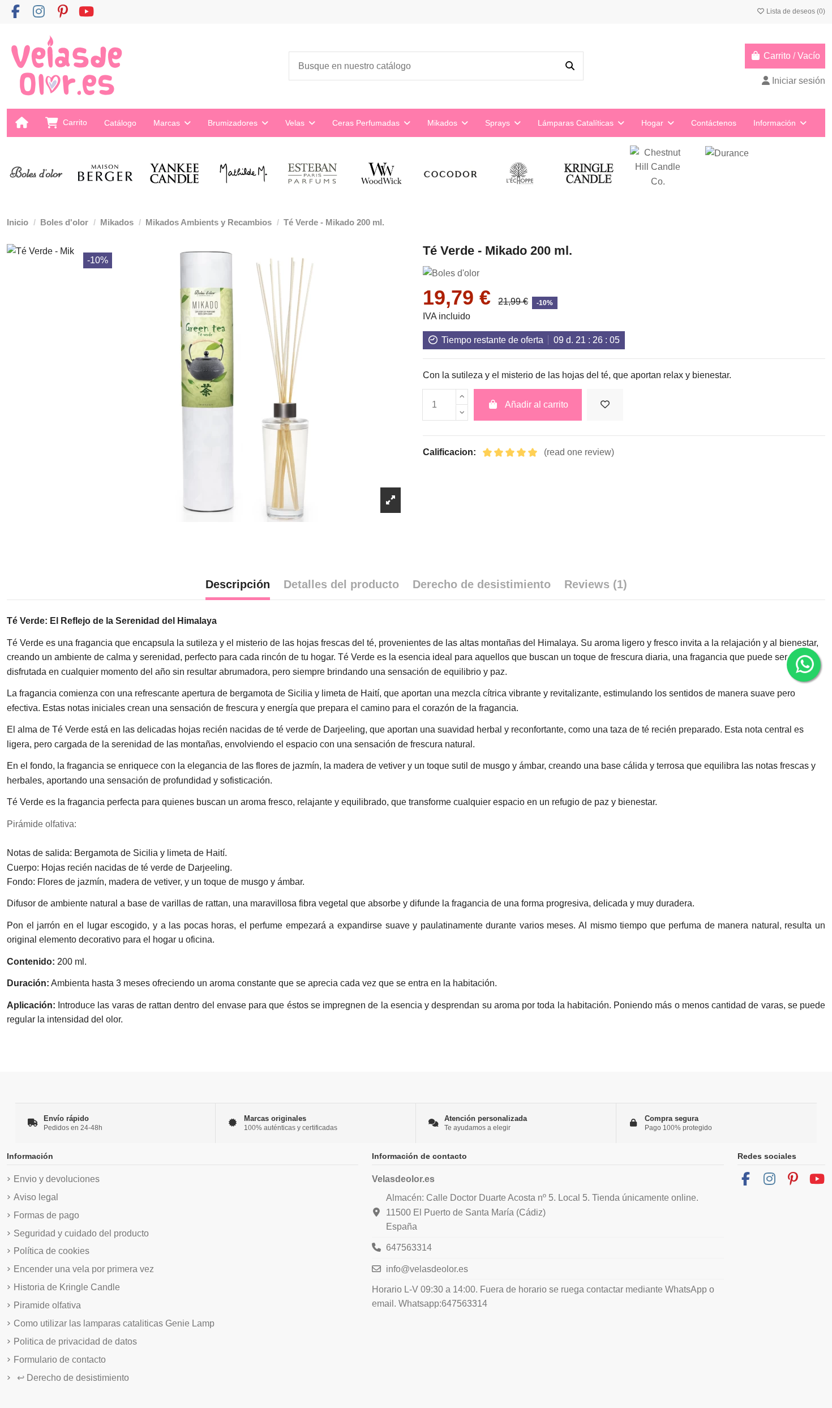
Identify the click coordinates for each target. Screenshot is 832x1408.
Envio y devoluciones (57, 1179)
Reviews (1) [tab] (595, 584)
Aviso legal (36, 1197)
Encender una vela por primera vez (84, 1269)
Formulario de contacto (60, 1359)
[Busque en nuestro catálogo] (570, 66)
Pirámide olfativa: (41, 824)
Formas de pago (46, 1215)
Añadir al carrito (536, 404)
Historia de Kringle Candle (67, 1287)
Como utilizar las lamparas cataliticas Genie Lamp (114, 1323)
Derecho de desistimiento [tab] (482, 584)
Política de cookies (51, 1251)
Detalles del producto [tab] (341, 584)
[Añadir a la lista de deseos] (605, 405)
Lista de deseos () (795, 11)
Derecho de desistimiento (73, 1378)
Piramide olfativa (47, 1305)
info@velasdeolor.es (427, 1269)
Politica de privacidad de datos (75, 1341)
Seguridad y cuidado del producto (81, 1233)
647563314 (409, 1247)
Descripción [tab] (237, 584)
